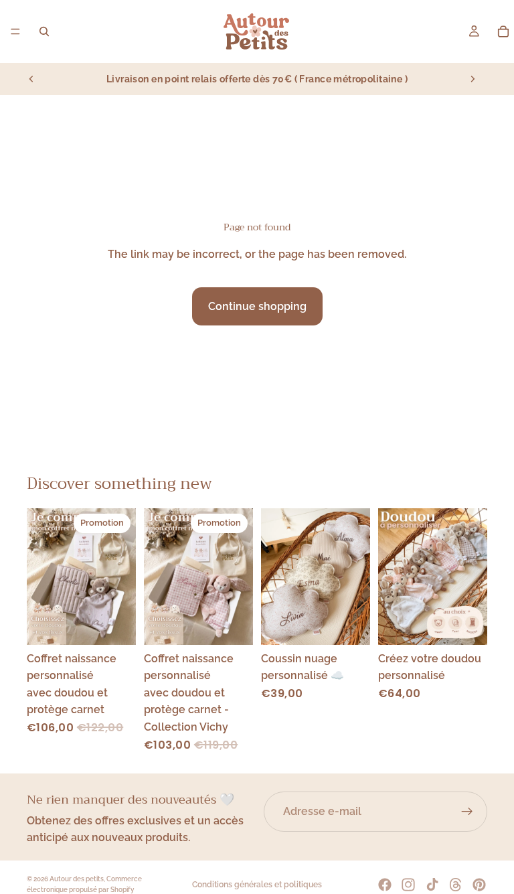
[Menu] (15, 31)
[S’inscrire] (467, 812)
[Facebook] (385, 885)
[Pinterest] (479, 885)
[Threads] (456, 885)
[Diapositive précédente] (31, 79)
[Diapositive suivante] (472, 79)
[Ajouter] (115, 624)
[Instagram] (408, 885)
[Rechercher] (44, 31)
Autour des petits (77, 879)
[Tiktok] (432, 885)
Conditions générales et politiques (257, 884)
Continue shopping (257, 306)
